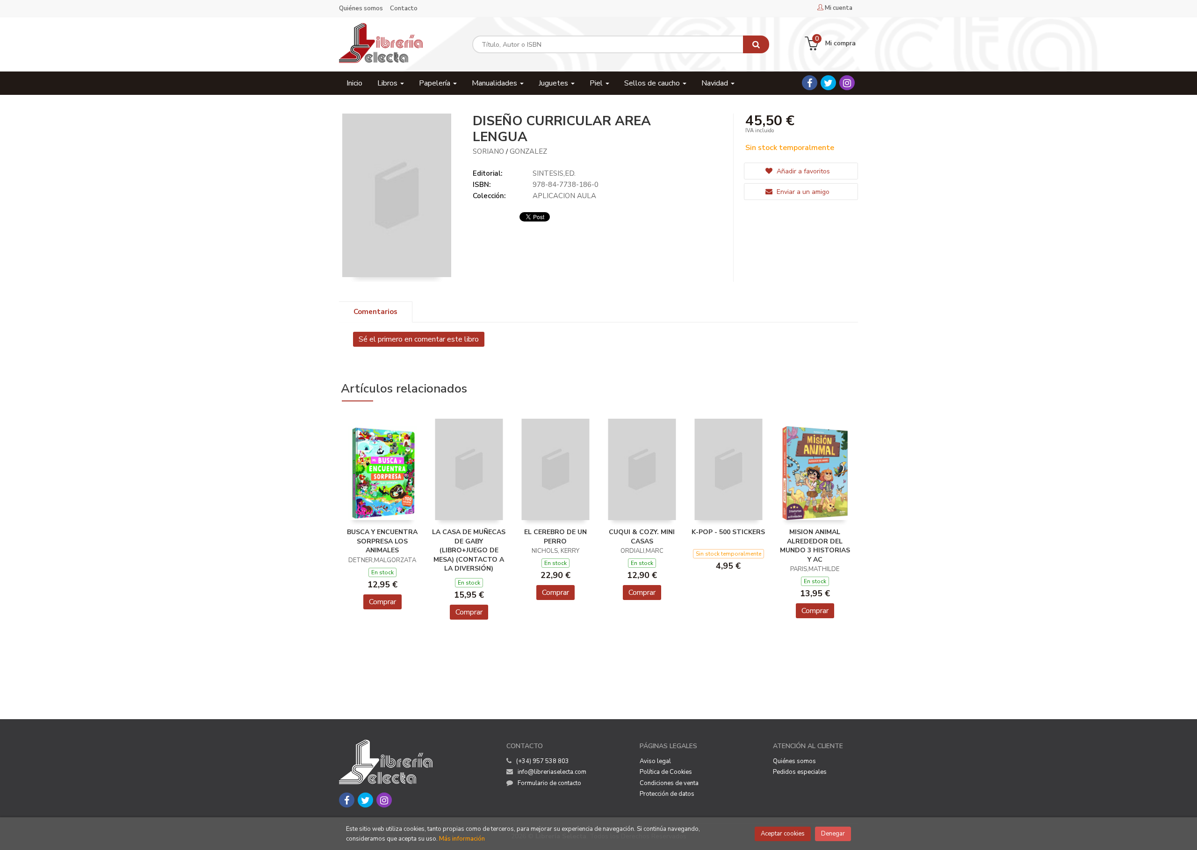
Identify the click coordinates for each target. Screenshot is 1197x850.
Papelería (435, 83)
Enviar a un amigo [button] (802, 191)
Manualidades (495, 83)
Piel (597, 83)
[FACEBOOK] (809, 82)
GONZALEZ (528, 151)
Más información (462, 839)
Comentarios (375, 311)
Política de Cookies (666, 772)
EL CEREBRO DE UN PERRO (555, 537)
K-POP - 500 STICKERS (728, 532)
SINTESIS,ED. (554, 173)
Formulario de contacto (549, 783)
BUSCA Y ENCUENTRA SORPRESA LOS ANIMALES (382, 541)
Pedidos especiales (800, 772)
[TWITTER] (828, 82)
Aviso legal (655, 761)
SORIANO (488, 151)
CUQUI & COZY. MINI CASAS (642, 537)
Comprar (382, 602)
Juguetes (554, 83)
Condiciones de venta (669, 783)
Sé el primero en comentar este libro (419, 339)
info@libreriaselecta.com (552, 772)
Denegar (833, 833)
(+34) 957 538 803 (542, 761)
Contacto (404, 8)
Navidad (715, 83)
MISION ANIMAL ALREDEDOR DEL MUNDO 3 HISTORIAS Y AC (815, 546)
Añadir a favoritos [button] (802, 171)
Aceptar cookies (783, 833)
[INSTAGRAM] (847, 82)
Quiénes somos (361, 8)
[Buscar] (756, 44)
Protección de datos (667, 794)
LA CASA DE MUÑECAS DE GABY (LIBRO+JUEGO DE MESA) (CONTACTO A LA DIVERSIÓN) (468, 550)
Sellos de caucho (653, 83)
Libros (388, 83)
